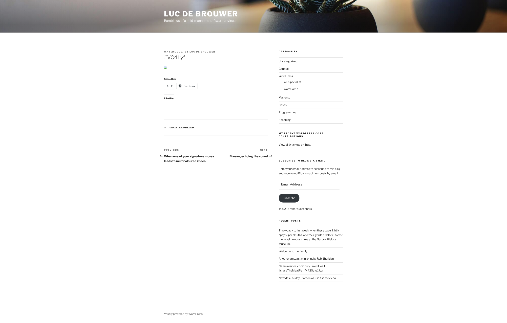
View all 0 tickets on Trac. (295, 144)
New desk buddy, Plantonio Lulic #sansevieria (307, 278)
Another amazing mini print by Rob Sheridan (306, 258)
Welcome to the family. (293, 251)
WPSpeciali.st (292, 82)
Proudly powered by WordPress (183, 313)
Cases (283, 105)
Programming (287, 112)
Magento (284, 97)
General (284, 68)
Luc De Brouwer (201, 14)
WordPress (286, 76)
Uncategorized (182, 127)
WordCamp (290, 89)
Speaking (285, 119)
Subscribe (289, 198)
